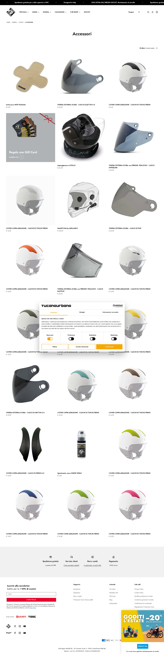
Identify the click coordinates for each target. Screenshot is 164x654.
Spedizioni (76, 593)
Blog (110, 600)
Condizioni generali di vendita (143, 600)
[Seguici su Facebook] (15, 626)
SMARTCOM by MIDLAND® (67, 228)
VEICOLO (23, 12)
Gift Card (112, 596)
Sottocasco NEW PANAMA (16, 105)
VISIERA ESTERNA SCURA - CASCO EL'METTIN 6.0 (25, 413)
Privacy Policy (33, 608)
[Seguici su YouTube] (24, 626)
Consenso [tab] (53, 312)
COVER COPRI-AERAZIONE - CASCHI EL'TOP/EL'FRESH (129, 105)
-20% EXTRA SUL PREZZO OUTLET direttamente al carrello (93, 2)
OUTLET (87, 12)
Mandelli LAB (113, 593)
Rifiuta (55, 347)
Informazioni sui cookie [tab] (110, 312)
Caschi (21, 22)
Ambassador (113, 603)
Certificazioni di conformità (142, 603)
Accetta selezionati (82, 347)
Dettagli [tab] (82, 312)
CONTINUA (31, 600)
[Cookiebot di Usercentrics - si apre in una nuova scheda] (114, 305)
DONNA (46, 12)
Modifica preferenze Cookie (143, 596)
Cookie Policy (138, 593)
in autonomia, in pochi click (92, 565)
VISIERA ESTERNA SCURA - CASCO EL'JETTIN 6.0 (76, 105)
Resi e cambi (77, 596)
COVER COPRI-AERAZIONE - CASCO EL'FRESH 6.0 (25, 473)
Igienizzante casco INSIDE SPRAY (69, 473)
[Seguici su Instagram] (20, 626)
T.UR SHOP (74, 12)
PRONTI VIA (142, 646)
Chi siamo (112, 589)
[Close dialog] (161, 612)
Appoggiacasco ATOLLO (66, 165)
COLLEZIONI (59, 12)
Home (8, 22)
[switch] (71, 338)
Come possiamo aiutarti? (71, 565)
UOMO (34, 12)
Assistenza (76, 589)
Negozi (131, 12)
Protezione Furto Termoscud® (83, 600)
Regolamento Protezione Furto (144, 607)
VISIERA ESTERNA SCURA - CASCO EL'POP (125, 228)
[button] (140, 12)
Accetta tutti (109, 347)
